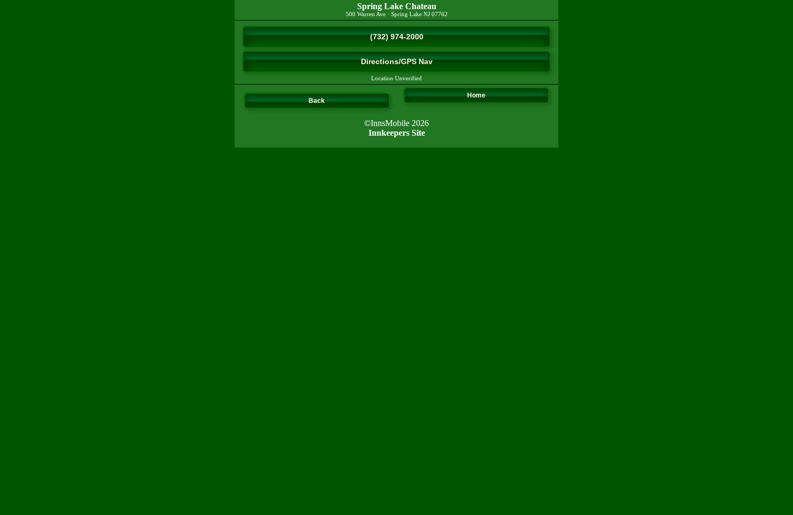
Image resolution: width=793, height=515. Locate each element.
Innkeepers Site (396, 132)
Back (317, 101)
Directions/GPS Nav (397, 61)
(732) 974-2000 (396, 36)
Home (476, 95)
